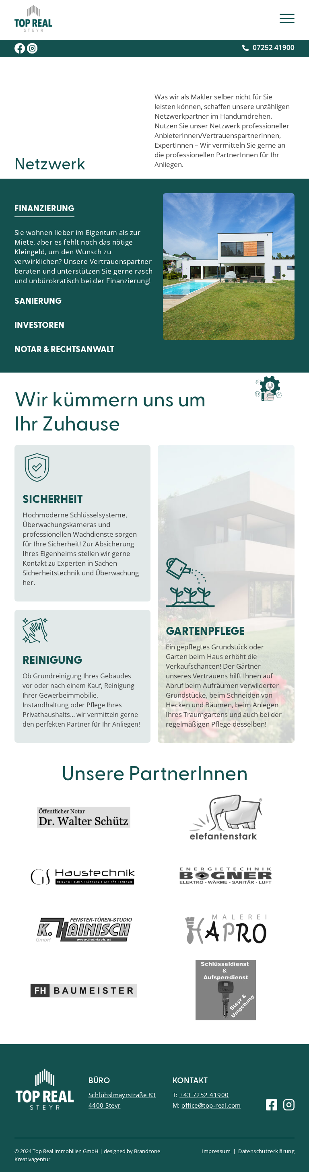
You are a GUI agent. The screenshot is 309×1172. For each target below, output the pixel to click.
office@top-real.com (211, 1105)
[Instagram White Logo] (32, 48)
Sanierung (38, 301)
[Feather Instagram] (289, 1104)
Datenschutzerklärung (266, 1151)
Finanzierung (44, 209)
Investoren (39, 325)
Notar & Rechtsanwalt (64, 350)
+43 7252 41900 (204, 1095)
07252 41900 (274, 47)
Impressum (216, 1151)
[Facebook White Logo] (19, 48)
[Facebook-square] (271, 1104)
